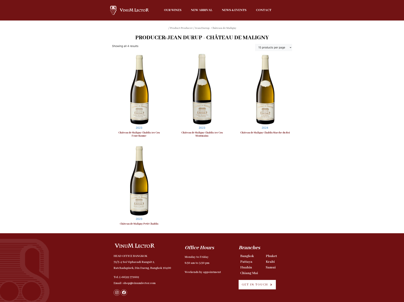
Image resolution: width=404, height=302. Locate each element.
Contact (263, 10)
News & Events (234, 10)
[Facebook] (124, 292)
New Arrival (201, 10)
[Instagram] (117, 292)
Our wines (172, 10)
